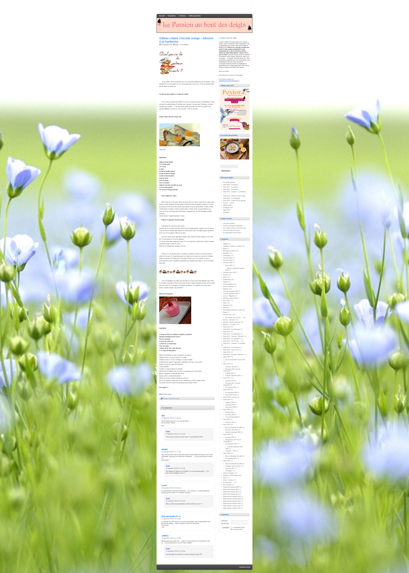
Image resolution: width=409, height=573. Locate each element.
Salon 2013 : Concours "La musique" (234, 343)
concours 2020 (227, 258)
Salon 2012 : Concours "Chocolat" (233, 336)
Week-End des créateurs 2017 (232, 506)
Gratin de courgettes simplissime (233, 225)
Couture (225, 275)
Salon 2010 (226, 327)
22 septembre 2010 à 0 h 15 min (175, 468)
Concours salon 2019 (229, 272)
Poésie (225, 312)
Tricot (225, 478)
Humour (225, 289)
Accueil (162, 16)
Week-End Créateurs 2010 (231, 489)
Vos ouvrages (227, 485)
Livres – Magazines (229, 296)
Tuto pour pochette (229, 223)
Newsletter (226, 212)
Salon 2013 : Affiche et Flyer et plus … (235, 196)
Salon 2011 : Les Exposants (231, 334)
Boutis (225, 248)
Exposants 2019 (230, 405)
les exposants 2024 (230, 458)
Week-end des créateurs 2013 (232, 496)
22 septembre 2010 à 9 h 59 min (171, 488)
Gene (168, 431)
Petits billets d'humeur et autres (232, 310)
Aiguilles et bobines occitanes (232, 246)
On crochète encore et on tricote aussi (234, 228)
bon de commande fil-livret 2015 (235, 359)
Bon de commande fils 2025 (233, 463)
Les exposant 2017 (230, 387)
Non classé (226, 300)
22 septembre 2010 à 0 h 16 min (175, 501)
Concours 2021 (229, 422)
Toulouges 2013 (228, 207)
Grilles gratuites (195, 16)
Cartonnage (226, 255)
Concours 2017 (229, 381)
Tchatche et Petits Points (230, 475)
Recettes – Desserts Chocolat (231, 322)
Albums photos (227, 205)
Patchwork (226, 305)
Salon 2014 (226, 352)
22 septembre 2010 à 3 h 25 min (171, 519)
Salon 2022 (226, 424)
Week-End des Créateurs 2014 (232, 499)
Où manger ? (229, 470)
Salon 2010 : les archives (230, 184)
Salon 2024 (226, 453)
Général (225, 282)
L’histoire (182, 16)
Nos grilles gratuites (229, 182)
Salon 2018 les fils (230, 395)
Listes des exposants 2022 (233, 432)
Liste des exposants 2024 (230, 291)
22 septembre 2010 (166, 44)
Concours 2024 (227, 260)
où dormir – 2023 (230, 451)
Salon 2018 (226, 389)
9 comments (185, 44)
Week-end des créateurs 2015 (232, 501)
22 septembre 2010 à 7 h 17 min (171, 452)
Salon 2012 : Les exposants (231, 338)
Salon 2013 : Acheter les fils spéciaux (234, 200)
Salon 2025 (226, 461)
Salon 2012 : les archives (230, 189)
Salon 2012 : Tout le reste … (232, 341)
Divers (225, 277)
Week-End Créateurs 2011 (231, 492)
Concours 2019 (229, 402)
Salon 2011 (226, 331)
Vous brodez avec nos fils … (233, 317)
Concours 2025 (229, 468)
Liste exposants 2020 (231, 417)
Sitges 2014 (226, 210)
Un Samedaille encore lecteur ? (232, 233)
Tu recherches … (228, 482)
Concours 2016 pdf (231, 367)
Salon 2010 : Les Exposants (231, 329)
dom (163, 415)
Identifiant (224, 521)
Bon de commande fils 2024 (233, 456)
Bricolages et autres (229, 251)
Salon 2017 (226, 378)
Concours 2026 (227, 262)
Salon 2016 (226, 364)
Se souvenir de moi (239, 527)
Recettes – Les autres (229, 324)
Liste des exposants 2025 (230, 293)
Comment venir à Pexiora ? (233, 466)
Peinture (225, 307)
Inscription (172, 16)
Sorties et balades (228, 473)
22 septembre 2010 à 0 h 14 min (175, 434)
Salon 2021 (226, 419)
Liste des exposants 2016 (232, 375)
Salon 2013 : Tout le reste (231, 350)
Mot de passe (225, 523)
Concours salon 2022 (231, 430)
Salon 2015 (226, 357)
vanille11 (165, 536)
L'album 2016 (229, 373)
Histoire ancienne (228, 286)
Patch (224, 303)
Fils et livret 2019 (230, 407)
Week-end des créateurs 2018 (232, 508)
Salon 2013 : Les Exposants (231, 198)
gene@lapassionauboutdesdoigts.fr (229, 81)
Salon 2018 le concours (230, 397)
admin (177, 44)
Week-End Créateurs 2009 (231, 487)
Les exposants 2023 (231, 444)
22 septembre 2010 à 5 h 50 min (171, 538)
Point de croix (227, 314)
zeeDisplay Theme (244, 567)
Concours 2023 (229, 437)
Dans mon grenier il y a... (171, 516)
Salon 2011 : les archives (230, 187)
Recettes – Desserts (229, 320)
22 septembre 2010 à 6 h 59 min (175, 551)
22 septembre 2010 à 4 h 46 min (171, 418)
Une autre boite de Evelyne (231, 230)
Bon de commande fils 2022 (233, 427)
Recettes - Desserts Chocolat (171, 398)
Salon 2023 (226, 434)
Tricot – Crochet (228, 480)
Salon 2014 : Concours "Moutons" (233, 354)
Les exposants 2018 (231, 392)
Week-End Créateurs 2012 (231, 494)
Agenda (225, 244)
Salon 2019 (226, 399)
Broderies (226, 253)
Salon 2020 (226, 409)
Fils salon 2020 (229, 414)
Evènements (226, 279)
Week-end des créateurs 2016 (232, 503)
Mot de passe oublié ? (236, 529)
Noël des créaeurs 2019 (230, 298)
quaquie (164, 449)
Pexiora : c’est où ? (229, 203)
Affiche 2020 (229, 412)
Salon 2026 (228, 265)
